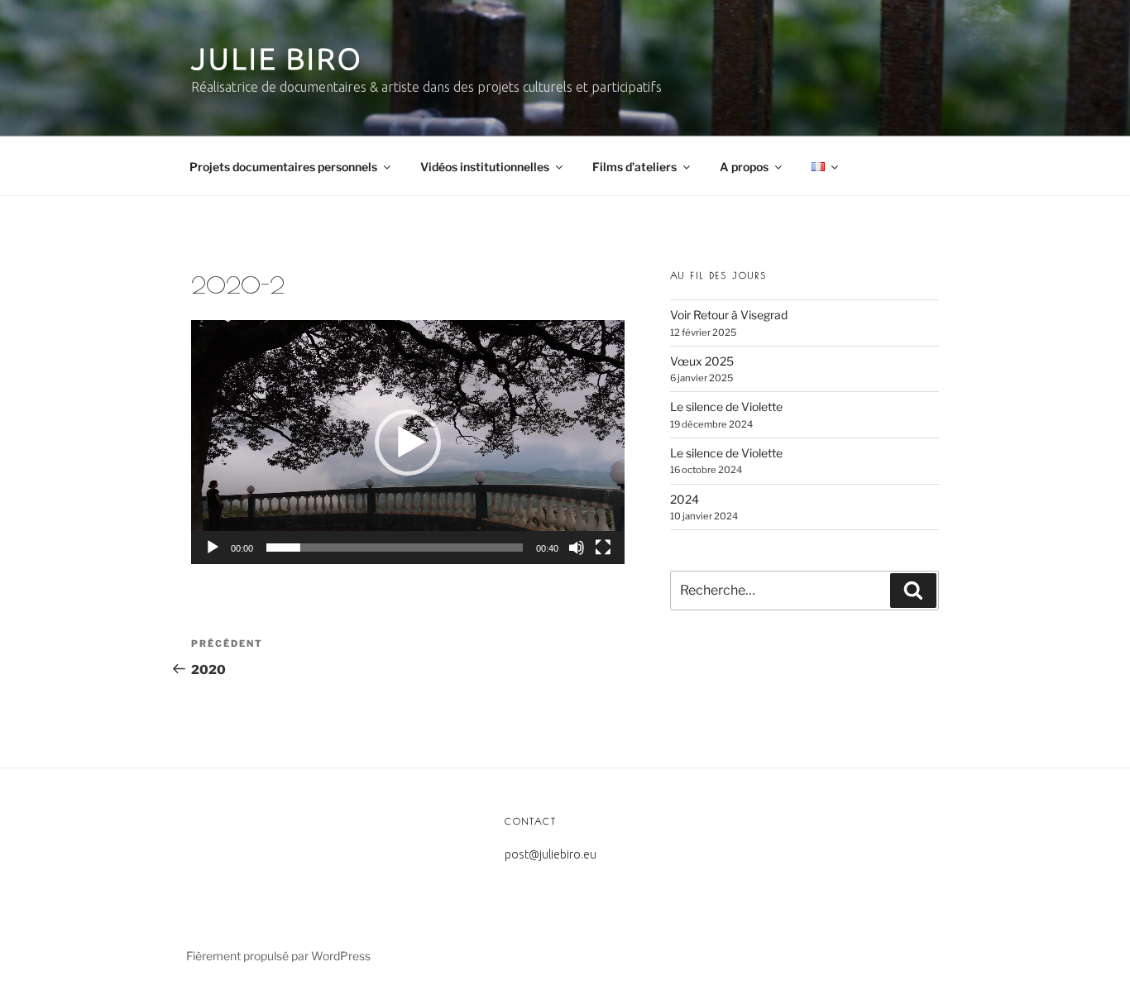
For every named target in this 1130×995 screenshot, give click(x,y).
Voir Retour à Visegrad (729, 315)
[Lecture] (212, 547)
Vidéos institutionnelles (484, 167)
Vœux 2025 (702, 361)
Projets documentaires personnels (283, 167)
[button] (408, 442)
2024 (684, 499)
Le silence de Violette (726, 406)
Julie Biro (277, 58)
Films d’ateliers (634, 167)
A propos (744, 167)
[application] (408, 442)
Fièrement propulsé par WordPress (278, 956)
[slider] (394, 547)
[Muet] (576, 547)
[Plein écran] (603, 547)
